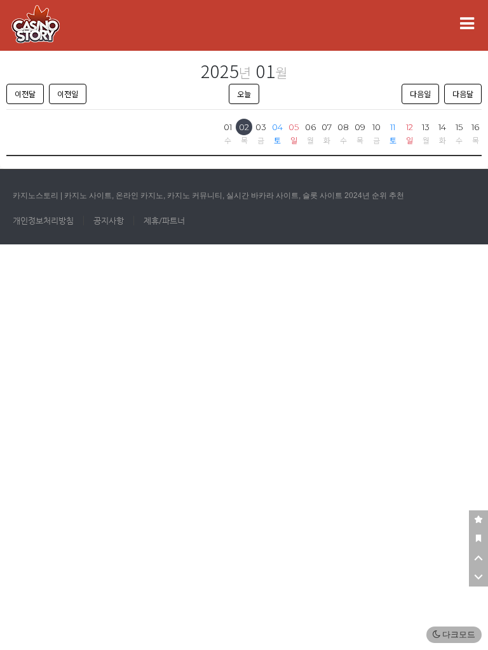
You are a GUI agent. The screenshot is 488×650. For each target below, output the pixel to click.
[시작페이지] (478, 538)
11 (392, 127)
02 (244, 127)
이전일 (67, 93)
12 (409, 127)
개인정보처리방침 (43, 220)
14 (442, 127)
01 (228, 127)
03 (260, 127)
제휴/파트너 (164, 220)
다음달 (462, 93)
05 (293, 127)
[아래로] (478, 577)
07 (327, 127)
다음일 (420, 93)
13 (426, 127)
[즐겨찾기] (478, 519)
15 (459, 127)
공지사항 (108, 220)
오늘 (244, 93)
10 (376, 127)
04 (277, 127)
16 (475, 127)
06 (310, 127)
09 (360, 127)
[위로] (478, 557)
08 (343, 127)
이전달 (25, 93)
